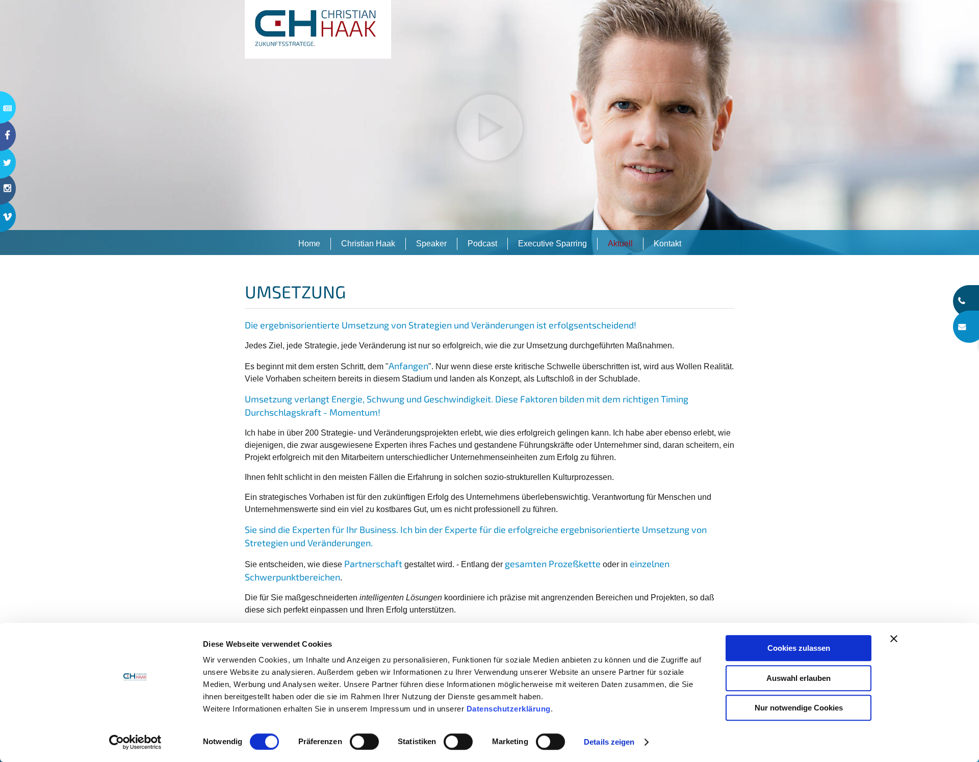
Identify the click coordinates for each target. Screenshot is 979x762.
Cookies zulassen (798, 648)
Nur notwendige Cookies (799, 707)
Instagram (8, 195)
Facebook (8, 135)
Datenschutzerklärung (509, 708)
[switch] (364, 741)
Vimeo (8, 223)
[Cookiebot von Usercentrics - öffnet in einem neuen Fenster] (135, 742)
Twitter (8, 162)
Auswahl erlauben (798, 678)
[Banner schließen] (893, 638)
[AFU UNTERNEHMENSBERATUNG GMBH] (318, 29)
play (489, 127)
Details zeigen (609, 742)
